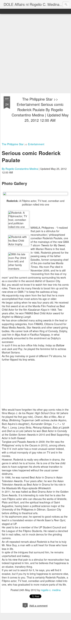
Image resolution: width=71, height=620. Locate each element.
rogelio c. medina (51, 590)
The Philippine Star (13, 144)
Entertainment (36, 144)
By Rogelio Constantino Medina (20, 169)
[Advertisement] (35, 53)
